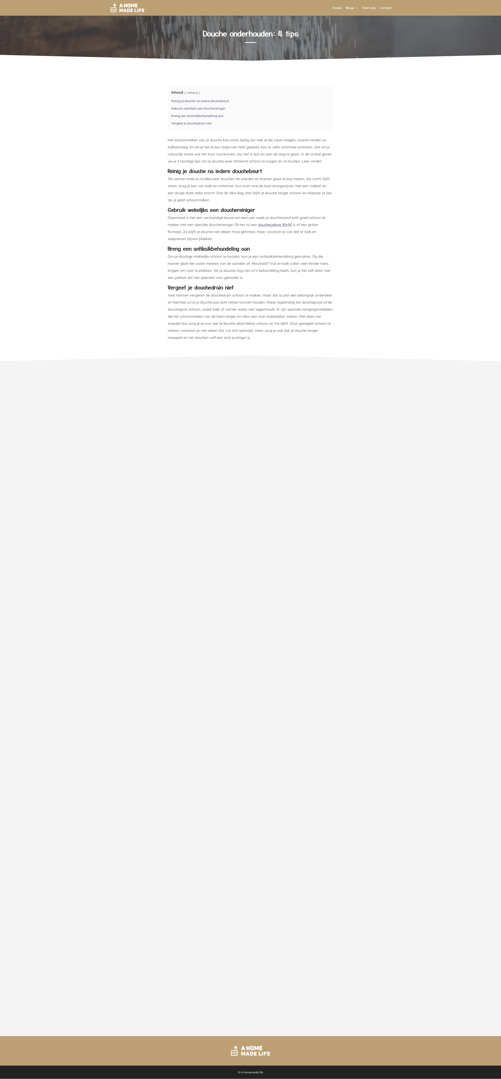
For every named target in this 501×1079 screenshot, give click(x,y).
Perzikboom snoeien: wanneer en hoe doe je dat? (155, 770)
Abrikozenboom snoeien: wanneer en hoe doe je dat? (158, 553)
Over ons (369, 8)
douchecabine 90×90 (275, 224)
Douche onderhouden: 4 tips (250, 33)
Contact (385, 8)
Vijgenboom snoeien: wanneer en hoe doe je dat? (155, 988)
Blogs (350, 8)
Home (337, 8)
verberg (192, 92)
